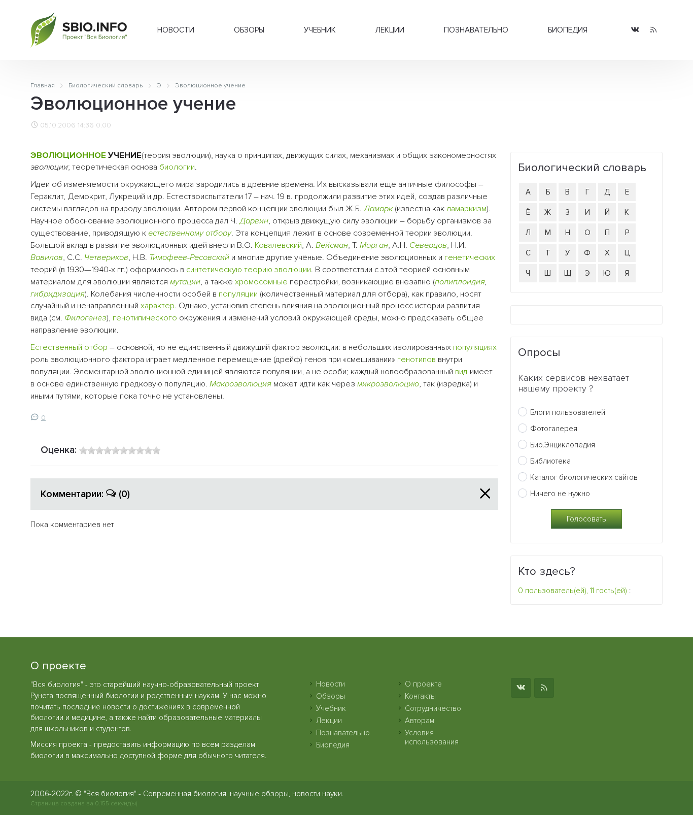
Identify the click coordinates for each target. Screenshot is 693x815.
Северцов (428, 245)
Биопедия (567, 30)
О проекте (423, 684)
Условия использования (432, 737)
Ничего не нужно (560, 493)
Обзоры (249, 30)
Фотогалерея (553, 428)
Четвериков (106, 257)
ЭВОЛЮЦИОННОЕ (68, 155)
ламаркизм (466, 209)
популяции (238, 294)
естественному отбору (189, 233)
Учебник (320, 30)
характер (158, 306)
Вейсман (332, 245)
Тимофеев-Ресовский (189, 257)
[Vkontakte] (635, 30)
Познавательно (476, 30)
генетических (469, 257)
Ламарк (378, 209)
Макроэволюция (240, 384)
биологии (177, 167)
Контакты (420, 696)
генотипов (416, 359)
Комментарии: (85, 494)
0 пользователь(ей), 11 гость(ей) (572, 590)
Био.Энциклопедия (562, 444)
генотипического (145, 318)
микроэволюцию (388, 384)
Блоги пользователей (567, 412)
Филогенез (85, 318)
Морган (374, 245)
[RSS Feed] (653, 30)
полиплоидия (460, 282)
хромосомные (261, 282)
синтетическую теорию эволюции (248, 270)
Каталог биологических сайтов (584, 477)
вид (461, 372)
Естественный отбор (69, 347)
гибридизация (57, 294)
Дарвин (253, 221)
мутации (185, 282)
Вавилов (46, 257)
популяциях (475, 347)
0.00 (103, 125)
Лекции (389, 30)
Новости (175, 30)
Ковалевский (278, 245)
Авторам (419, 720)
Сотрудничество (433, 708)
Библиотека (550, 461)
